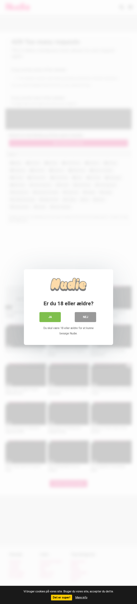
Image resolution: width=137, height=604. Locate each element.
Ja (50, 317)
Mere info (81, 597)
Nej (85, 317)
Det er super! (61, 597)
